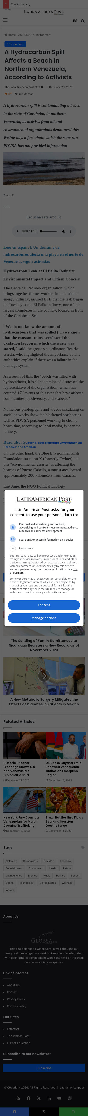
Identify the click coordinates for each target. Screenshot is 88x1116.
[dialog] (44, 558)
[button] (44, 549)
